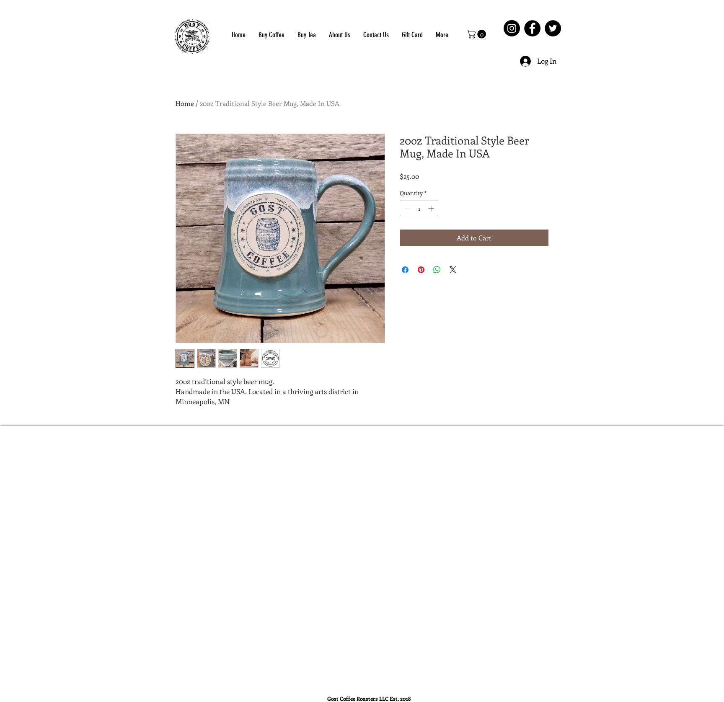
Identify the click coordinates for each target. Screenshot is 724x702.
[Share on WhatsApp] (437, 270)
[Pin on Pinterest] (421, 270)
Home (185, 103)
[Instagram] (512, 28)
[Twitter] (553, 28)
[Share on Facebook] (405, 270)
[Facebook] (532, 28)
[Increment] (432, 208)
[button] (477, 34)
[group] (368, 443)
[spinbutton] (419, 208)
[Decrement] (406, 208)
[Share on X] (453, 270)
